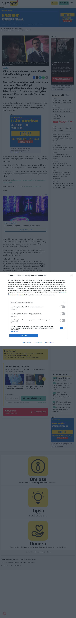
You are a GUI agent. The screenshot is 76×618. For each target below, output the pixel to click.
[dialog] (38, 309)
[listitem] (38, 302)
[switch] (62, 306)
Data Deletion (27, 342)
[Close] (72, 276)
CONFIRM (23, 335)
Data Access (38, 342)
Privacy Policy (49, 342)
